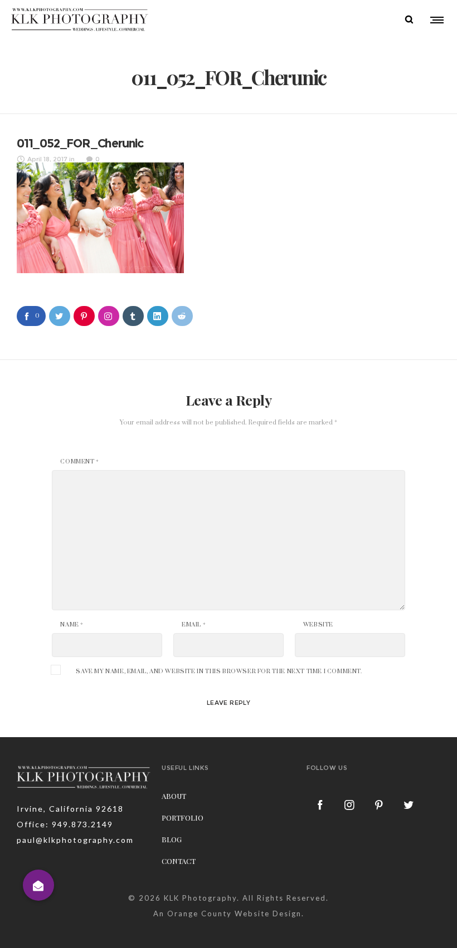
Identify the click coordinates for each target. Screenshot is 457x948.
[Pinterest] (379, 804)
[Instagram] (350, 804)
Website (318, 625)
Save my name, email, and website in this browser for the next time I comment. (219, 671)
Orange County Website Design (234, 913)
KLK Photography (200, 897)
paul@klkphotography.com (75, 840)
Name (72, 625)
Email (194, 625)
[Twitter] (409, 804)
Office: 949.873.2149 (65, 824)
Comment (79, 462)
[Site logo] (80, 19)
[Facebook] (320, 804)
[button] (38, 885)
